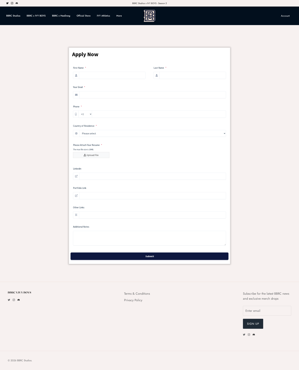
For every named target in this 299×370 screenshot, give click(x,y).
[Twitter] (7, 3)
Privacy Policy (133, 300)
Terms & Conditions (137, 293)
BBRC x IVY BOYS (36, 15)
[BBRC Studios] (149, 16)
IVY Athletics (103, 15)
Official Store (83, 15)
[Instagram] (12, 3)
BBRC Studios (13, 15)
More (119, 15)
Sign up (253, 324)
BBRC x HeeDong (61, 15)
